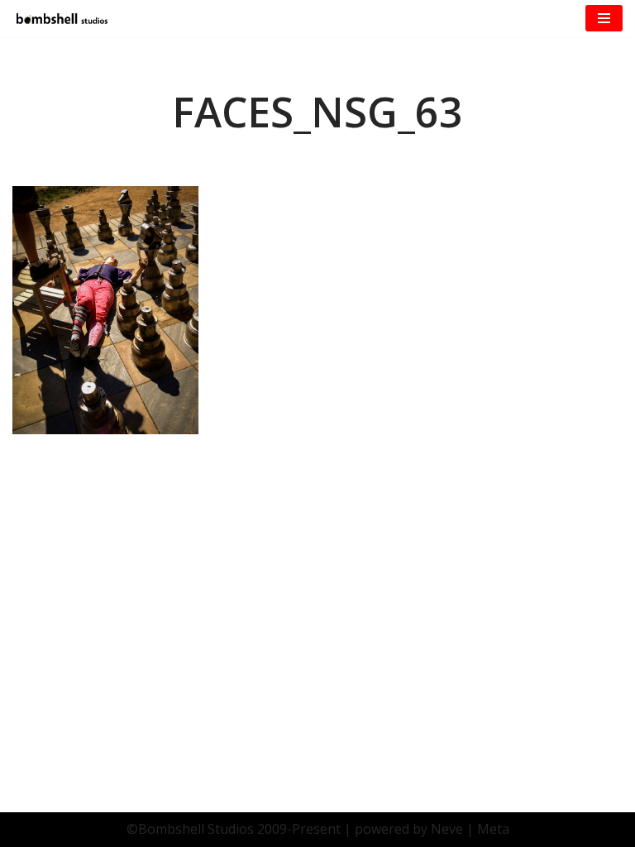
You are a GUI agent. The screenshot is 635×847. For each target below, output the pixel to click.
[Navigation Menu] (604, 18)
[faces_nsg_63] (105, 429)
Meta (493, 829)
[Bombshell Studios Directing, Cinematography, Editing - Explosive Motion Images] (62, 19)
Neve (447, 829)
